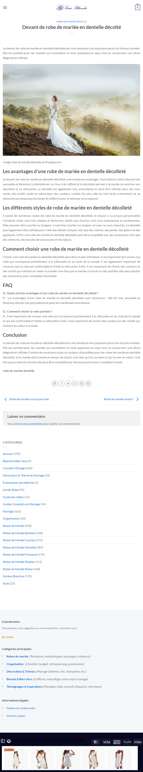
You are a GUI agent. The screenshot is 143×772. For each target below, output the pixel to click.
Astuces (8, 453)
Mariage (8, 511)
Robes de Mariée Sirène (18, 569)
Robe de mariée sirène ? (119, 399)
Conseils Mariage (14, 468)
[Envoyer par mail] (75, 383)
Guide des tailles (13, 497)
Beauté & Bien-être (15, 461)
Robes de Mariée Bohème (19, 533)
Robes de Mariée (13, 525)
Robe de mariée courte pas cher (29, 399)
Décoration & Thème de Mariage (23, 475)
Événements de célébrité (18, 482)
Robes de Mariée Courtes (19, 540)
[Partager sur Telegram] (88, 383)
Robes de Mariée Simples (19, 561)
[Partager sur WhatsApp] (55, 383)
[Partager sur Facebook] (61, 383)
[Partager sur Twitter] (68, 383)
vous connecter (32, 423)
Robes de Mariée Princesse (20, 554)
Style (6, 583)
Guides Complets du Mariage (21, 504)
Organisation (11, 518)
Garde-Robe (11, 489)
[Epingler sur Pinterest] (82, 383)
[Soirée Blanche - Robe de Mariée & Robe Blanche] (71, 7)
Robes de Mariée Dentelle (71, 21)
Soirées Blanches (13, 576)
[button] (5, 7)
